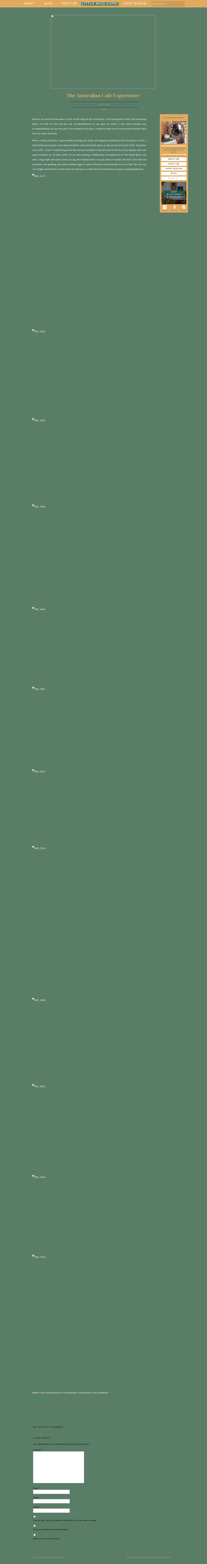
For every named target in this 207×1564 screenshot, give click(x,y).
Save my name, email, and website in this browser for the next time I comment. (65, 1520)
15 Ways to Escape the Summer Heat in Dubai (148, 1558)
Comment (37, 1450)
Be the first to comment (48, 1427)
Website (36, 1507)
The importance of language (48, 1558)
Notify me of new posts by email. (46, 1539)
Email (36, 1498)
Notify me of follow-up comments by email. (51, 1529)
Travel (104, 110)
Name (36, 1488)
